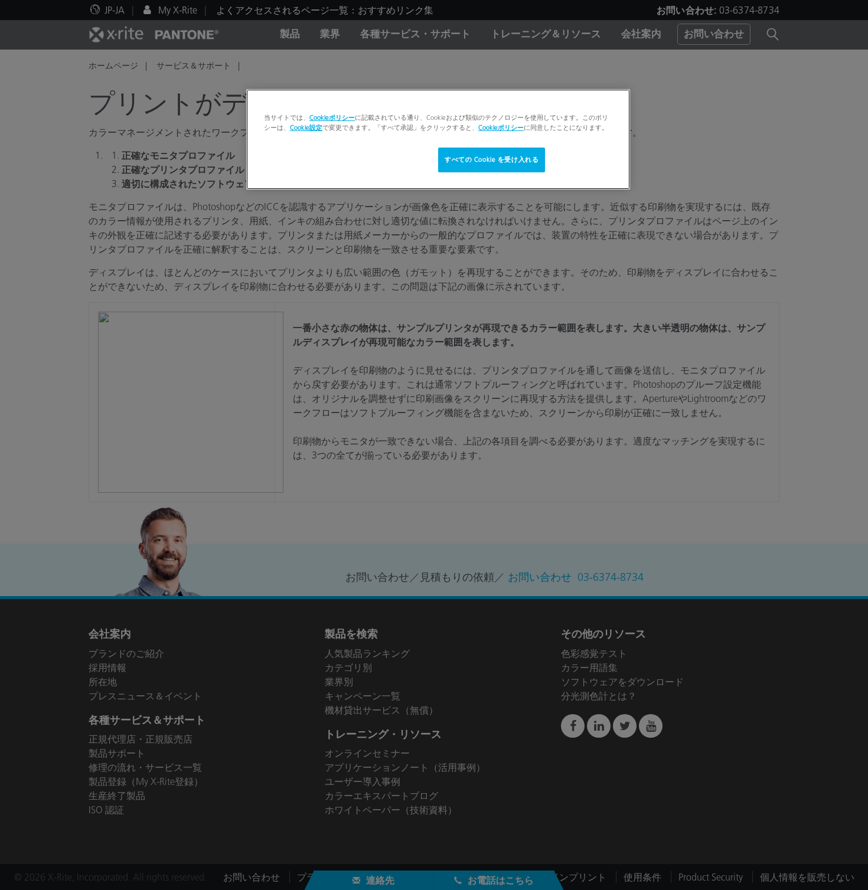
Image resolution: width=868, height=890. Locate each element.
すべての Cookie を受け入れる (492, 159)
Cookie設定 (306, 127)
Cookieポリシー (332, 117)
